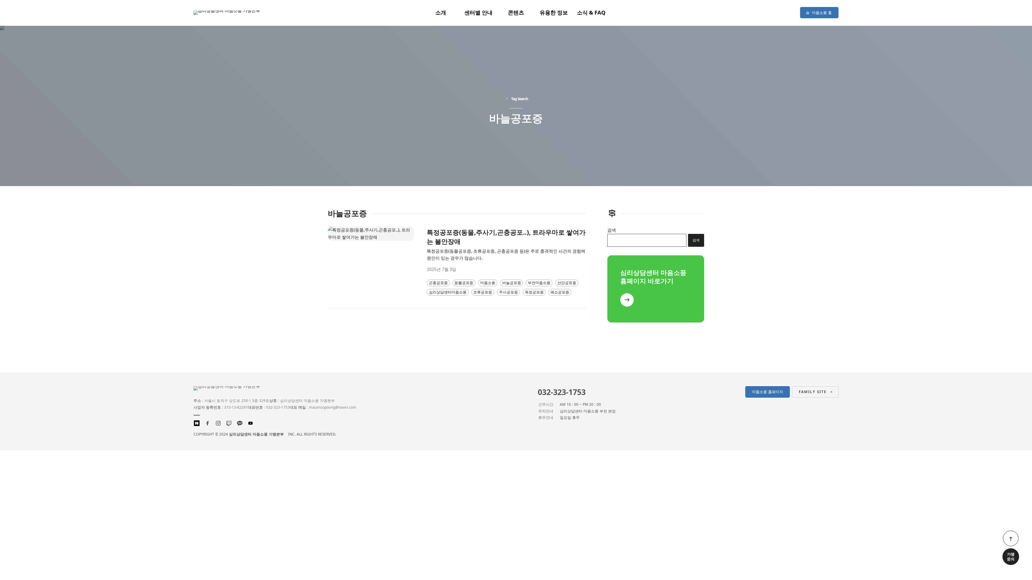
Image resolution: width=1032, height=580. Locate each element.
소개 (440, 12)
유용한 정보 (554, 12)
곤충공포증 (438, 282)
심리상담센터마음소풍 (448, 292)
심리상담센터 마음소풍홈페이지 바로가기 (653, 276)
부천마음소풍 (539, 282)
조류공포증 (482, 292)
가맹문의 (1011, 556)
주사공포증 (508, 292)
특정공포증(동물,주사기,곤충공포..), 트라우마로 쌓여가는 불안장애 (506, 237)
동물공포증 (463, 282)
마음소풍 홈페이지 (767, 391)
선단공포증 (566, 282)
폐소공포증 (559, 292)
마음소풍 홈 (822, 12)
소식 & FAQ (591, 12)
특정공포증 (534, 292)
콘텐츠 (516, 12)
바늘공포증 (511, 282)
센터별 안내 (478, 12)
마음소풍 (487, 282)
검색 (611, 230)
